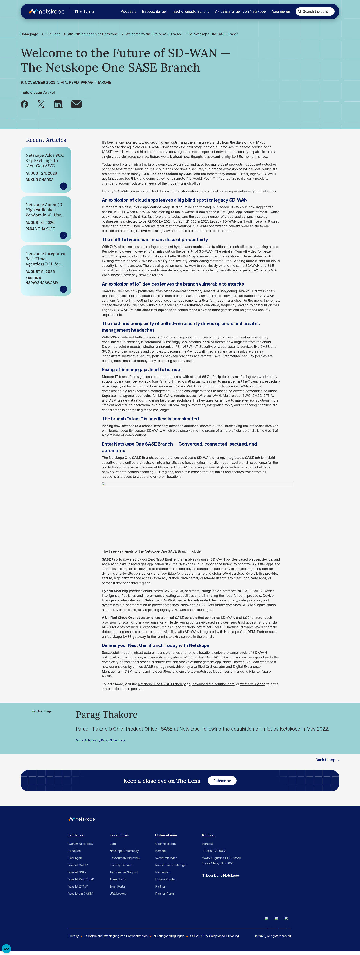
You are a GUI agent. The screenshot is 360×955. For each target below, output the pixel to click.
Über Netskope (165, 844)
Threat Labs (118, 879)
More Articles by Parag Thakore (99, 740)
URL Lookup (118, 893)
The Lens (53, 34)
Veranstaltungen (166, 858)
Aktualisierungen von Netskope (240, 11)
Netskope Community (124, 851)
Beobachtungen (155, 11)
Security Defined (121, 865)
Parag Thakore (96, 82)
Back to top (325, 760)
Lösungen (75, 858)
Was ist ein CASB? (81, 893)
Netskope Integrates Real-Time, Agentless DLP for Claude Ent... (45, 259)
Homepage (29, 34)
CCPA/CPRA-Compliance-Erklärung (214, 936)
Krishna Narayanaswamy (42, 280)
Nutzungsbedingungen (169, 936)
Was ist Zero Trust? (81, 879)
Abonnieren (281, 11)
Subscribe (222, 780)
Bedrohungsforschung (191, 11)
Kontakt (208, 835)
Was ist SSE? (77, 872)
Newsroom (162, 872)
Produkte (74, 851)
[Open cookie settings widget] (6, 948)
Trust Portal (117, 886)
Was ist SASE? (78, 865)
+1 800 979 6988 (214, 851)
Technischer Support (124, 872)
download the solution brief (213, 684)
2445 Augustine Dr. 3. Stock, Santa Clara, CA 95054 (222, 860)
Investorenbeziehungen (171, 865)
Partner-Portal (164, 893)
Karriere (160, 851)
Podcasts (128, 11)
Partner (160, 886)
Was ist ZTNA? (78, 886)
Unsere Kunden (165, 879)
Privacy (73, 936)
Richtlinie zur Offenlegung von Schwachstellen (116, 936)
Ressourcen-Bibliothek (125, 858)
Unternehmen (166, 835)
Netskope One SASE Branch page (164, 684)
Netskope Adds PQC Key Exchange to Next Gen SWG (45, 160)
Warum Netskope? (80, 844)
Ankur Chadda (40, 179)
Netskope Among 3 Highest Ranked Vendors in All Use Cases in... (44, 210)
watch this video (253, 684)
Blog (113, 844)
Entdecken (77, 835)
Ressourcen (119, 835)
